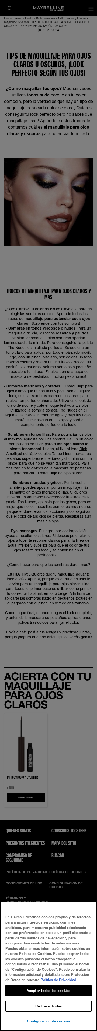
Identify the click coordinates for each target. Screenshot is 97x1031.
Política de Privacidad (58, 980)
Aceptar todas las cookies (48, 990)
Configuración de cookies (48, 1021)
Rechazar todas (48, 1006)
